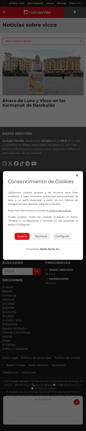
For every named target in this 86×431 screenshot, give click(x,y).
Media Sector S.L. (50, 249)
